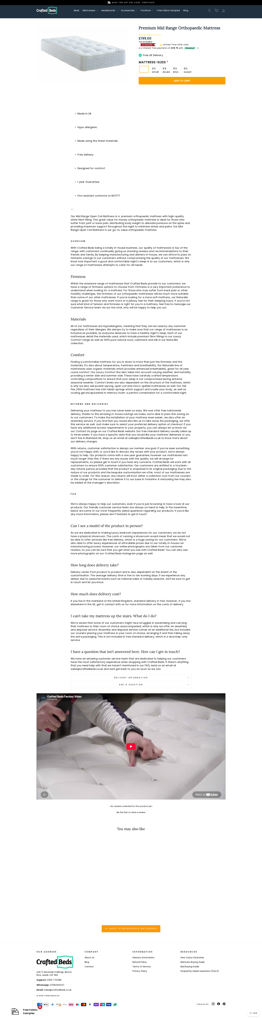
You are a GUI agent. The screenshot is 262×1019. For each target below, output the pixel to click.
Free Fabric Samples (168, 10)
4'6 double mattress (166, 70)
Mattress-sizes (153, 62)
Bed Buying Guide (190, 966)
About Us (89, 957)
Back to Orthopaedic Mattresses (133, 928)
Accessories (128, 10)
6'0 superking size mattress (187, 70)
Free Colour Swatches (192, 957)
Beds (76, 10)
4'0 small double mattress (155, 70)
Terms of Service (142, 966)
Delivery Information (131, 677)
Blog (185, 10)
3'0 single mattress (145, 70)
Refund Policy (140, 962)
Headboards (108, 10)
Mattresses (89, 10)
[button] (182, 35)
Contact (89, 966)
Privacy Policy (140, 971)
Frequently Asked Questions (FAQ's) (200, 971)
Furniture (146, 10)
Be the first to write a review (131, 812)
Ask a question (131, 684)
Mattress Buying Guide (193, 962)
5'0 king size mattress (177, 70)
